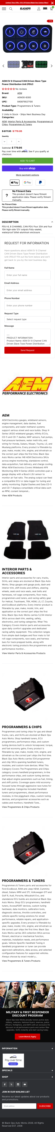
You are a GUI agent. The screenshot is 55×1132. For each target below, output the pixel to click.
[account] (38, 8)
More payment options (27, 175)
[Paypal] (40, 182)
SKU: (4, 97)
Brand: (5, 93)
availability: (8, 110)
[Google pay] (27, 182)
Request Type (11, 313)
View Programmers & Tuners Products (21, 960)
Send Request (27, 350)
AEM (19, 93)
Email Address (11, 283)
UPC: (4, 101)
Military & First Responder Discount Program (27, 1014)
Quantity (5, 136)
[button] (45, 9)
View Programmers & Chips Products (20, 807)
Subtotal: (6, 147)
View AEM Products (12, 495)
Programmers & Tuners (20, 124)
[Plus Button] (18, 141)
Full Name (9, 267)
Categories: (8, 117)
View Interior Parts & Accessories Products (23, 653)
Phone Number (12, 298)
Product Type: (9, 106)
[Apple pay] (14, 182)
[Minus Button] (4, 141)
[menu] (4, 9)
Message (9, 326)
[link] (13, 64)
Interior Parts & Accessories (22, 121)
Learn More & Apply (27, 1037)
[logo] (25, 8)
